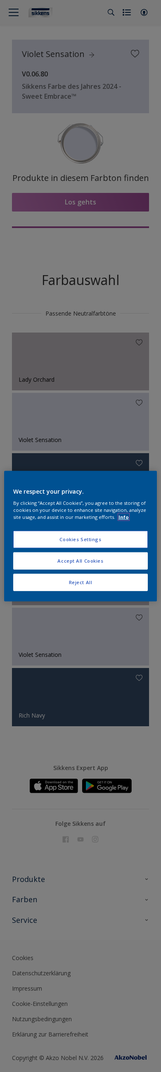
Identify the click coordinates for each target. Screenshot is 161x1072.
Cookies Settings (80, 539)
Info (123, 517)
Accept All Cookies (80, 561)
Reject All (80, 582)
